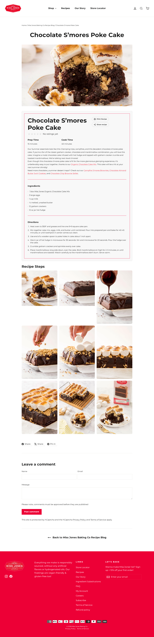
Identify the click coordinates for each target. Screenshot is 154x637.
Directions (33, 222)
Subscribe (81, 600)
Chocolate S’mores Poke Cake (57, 124)
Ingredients (34, 186)
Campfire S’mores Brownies (96, 170)
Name (24, 471)
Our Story (80, 8)
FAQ (78, 586)
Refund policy (83, 610)
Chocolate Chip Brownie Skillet (64, 173)
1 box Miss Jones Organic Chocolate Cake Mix (50, 191)
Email (80, 471)
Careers (79, 595)
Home (24, 25)
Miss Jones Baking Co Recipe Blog (41, 25)
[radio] (29, 134)
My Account (82, 591)
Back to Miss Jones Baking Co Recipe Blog (79, 537)
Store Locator (98, 8)
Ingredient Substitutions (88, 581)
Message (25, 485)
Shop (51, 8)
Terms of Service (98, 519)
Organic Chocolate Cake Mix (83, 164)
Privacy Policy (79, 519)
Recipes (65, 8)
